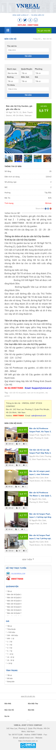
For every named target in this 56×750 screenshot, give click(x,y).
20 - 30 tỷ (10, 660)
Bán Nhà (8, 704)
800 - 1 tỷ (10, 638)
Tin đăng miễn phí (37, 15)
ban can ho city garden (35, 393)
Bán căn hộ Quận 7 (14, 613)
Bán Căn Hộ (9, 710)
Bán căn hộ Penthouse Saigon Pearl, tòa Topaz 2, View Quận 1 (40, 431)
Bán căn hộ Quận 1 (14, 594)
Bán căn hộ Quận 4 (14, 604)
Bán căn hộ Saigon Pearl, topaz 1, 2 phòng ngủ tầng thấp (40, 517)
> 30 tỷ (9, 663)
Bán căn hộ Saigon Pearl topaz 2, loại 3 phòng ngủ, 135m (40, 538)
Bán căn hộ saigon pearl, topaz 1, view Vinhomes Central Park (39, 474)
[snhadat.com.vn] (28, 6)
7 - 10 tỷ (10, 654)
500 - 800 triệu (12, 635)
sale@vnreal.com (38, 416)
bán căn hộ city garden (18, 393)
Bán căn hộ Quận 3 (14, 601)
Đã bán (10, 678)
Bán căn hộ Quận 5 (14, 607)
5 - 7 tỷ (9, 651)
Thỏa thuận (11, 629)
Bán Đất (31, 710)
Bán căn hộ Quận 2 (14, 598)
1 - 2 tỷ (9, 642)
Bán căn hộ (47, 39)
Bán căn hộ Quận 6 (14, 610)
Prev (3, 159)
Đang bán (11, 681)
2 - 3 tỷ (9, 645)
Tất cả (9, 591)
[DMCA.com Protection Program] (28, 745)
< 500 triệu (11, 632)
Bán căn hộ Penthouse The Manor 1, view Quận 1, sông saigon (40, 496)
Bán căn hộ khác (13, 423)
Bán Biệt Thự (33, 704)
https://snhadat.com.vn (28, 741)
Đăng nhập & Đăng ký (21, 15)
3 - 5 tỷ (9, 648)
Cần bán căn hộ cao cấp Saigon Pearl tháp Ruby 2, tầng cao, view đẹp (40, 453)
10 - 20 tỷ (10, 657)
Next (52, 159)
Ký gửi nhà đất (44, 31)
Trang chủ (37, 39)
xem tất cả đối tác (28, 696)
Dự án (7, 716)
